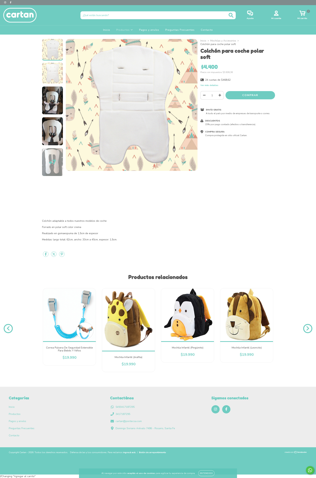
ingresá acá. (129, 452)
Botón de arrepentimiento (152, 452)
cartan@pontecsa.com (129, 421)
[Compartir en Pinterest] (62, 256)
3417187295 (123, 414)
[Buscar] (231, 15)
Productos (123, 30)
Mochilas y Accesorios (223, 40)
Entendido (206, 473)
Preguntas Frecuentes (180, 30)
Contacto (207, 30)
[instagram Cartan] (5, 2)
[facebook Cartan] (10, 2)
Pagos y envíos (149, 30)
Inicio (106, 30)
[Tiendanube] (295, 452)
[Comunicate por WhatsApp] (310, 470)
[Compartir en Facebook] (46, 256)
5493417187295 (125, 407)
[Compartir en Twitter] (54, 256)
